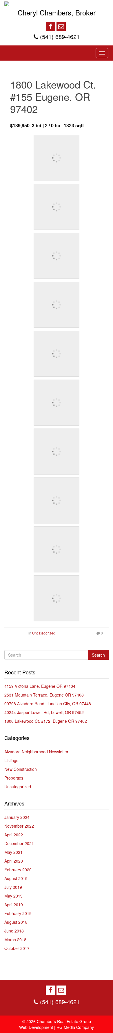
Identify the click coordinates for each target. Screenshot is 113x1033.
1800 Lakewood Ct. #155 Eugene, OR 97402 (53, 96)
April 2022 (13, 835)
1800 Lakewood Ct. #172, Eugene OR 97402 (45, 721)
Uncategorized (43, 632)
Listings (11, 760)
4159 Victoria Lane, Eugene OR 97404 (39, 686)
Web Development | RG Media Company (56, 1027)
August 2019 (16, 878)
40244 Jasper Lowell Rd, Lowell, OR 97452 (44, 712)
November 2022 (19, 826)
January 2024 (17, 817)
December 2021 (19, 843)
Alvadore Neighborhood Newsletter (36, 752)
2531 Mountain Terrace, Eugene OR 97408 (44, 695)
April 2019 (13, 904)
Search (98, 655)
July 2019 (13, 887)
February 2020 (18, 869)
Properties (13, 778)
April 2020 (13, 861)
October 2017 (17, 948)
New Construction (20, 769)
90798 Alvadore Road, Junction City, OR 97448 (47, 703)
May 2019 (13, 896)
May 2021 (13, 852)
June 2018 (14, 931)
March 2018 (15, 939)
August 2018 (16, 922)
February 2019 (18, 913)
